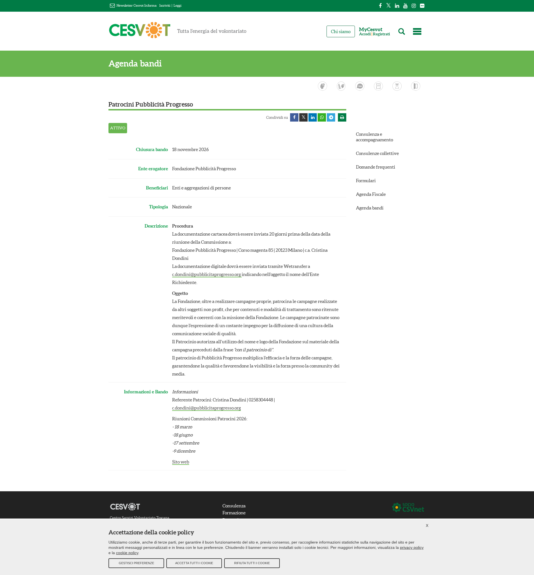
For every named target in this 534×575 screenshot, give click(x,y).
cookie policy (127, 553)
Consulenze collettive (377, 153)
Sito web (180, 461)
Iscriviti (164, 5)
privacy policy (412, 547)
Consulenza (234, 505)
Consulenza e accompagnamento (374, 137)
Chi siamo (340, 31)
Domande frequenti (375, 166)
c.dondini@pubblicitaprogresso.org (207, 274)
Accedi (365, 34)
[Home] (177, 32)
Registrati (381, 34)
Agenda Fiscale (371, 194)
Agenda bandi (135, 63)
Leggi (177, 5)
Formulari (366, 180)
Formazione (234, 512)
